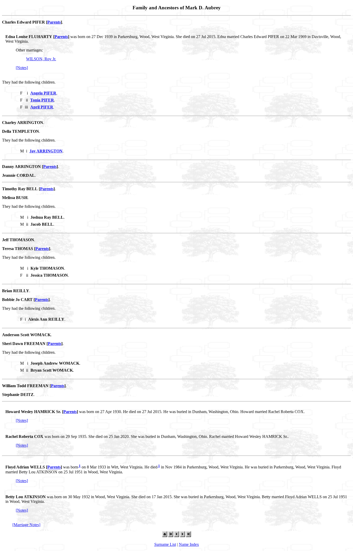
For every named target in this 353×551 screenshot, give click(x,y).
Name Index (189, 544)
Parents (54, 22)
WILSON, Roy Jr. (41, 59)
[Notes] (22, 67)
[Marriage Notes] (26, 525)
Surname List (165, 544)
